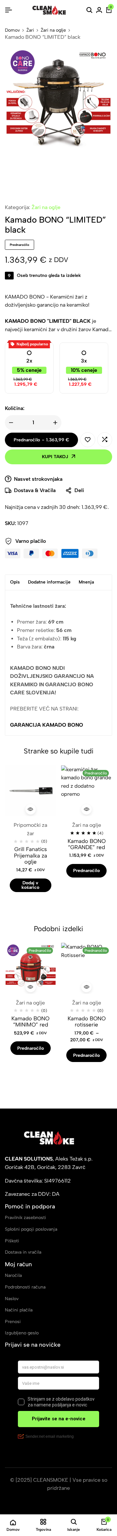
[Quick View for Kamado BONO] (86, 809)
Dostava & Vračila (35, 490)
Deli (79, 490)
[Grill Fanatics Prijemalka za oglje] (30, 790)
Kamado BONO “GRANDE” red (87, 844)
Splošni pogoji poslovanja (31, 1229)
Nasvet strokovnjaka (38, 479)
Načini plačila (18, 1310)
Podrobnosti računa (25, 1287)
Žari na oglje (53, 30)
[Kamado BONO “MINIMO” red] (30, 968)
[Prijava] (99, 10)
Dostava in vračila (23, 1252)
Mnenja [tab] (86, 582)
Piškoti (12, 1241)
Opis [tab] (15, 582)
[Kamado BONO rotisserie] (86, 968)
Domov (12, 30)
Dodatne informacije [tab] (49, 582)
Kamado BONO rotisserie (87, 1021)
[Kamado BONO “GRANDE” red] (86, 790)
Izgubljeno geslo (22, 1333)
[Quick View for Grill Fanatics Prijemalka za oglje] (30, 809)
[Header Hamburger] (8, 10)
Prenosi (13, 1321)
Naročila (13, 1275)
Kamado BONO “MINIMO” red (30, 1021)
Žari (30, 30)
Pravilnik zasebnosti (25, 1217)
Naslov (12, 1298)
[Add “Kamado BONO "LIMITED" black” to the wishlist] (87, 439)
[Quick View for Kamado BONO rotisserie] (86, 987)
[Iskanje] (89, 10)
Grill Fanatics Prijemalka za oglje (30, 855)
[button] (104, 439)
